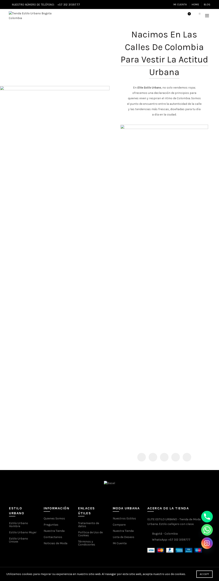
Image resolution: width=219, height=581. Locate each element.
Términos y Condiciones (86, 543)
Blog (207, 4)
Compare (119, 524)
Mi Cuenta (180, 4)
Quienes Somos (54, 518)
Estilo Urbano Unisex (18, 540)
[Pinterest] (164, 457)
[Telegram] (187, 457)
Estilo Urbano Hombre (18, 524)
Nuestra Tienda (54, 531)
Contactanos (53, 537)
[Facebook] (141, 457)
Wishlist (189, 14)
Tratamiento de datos (88, 524)
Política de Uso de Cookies (90, 534)
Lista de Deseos (123, 537)
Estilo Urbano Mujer (23, 532)
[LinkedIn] (175, 457)
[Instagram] (207, 543)
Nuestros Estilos (124, 518)
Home (195, 4)
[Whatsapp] (207, 530)
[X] (153, 457)
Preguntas (51, 524)
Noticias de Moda (55, 543)
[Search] (177, 16)
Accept (204, 574)
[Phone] (207, 516)
